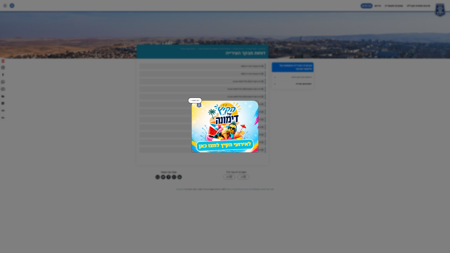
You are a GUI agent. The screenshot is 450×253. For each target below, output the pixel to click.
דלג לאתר (193, 100)
